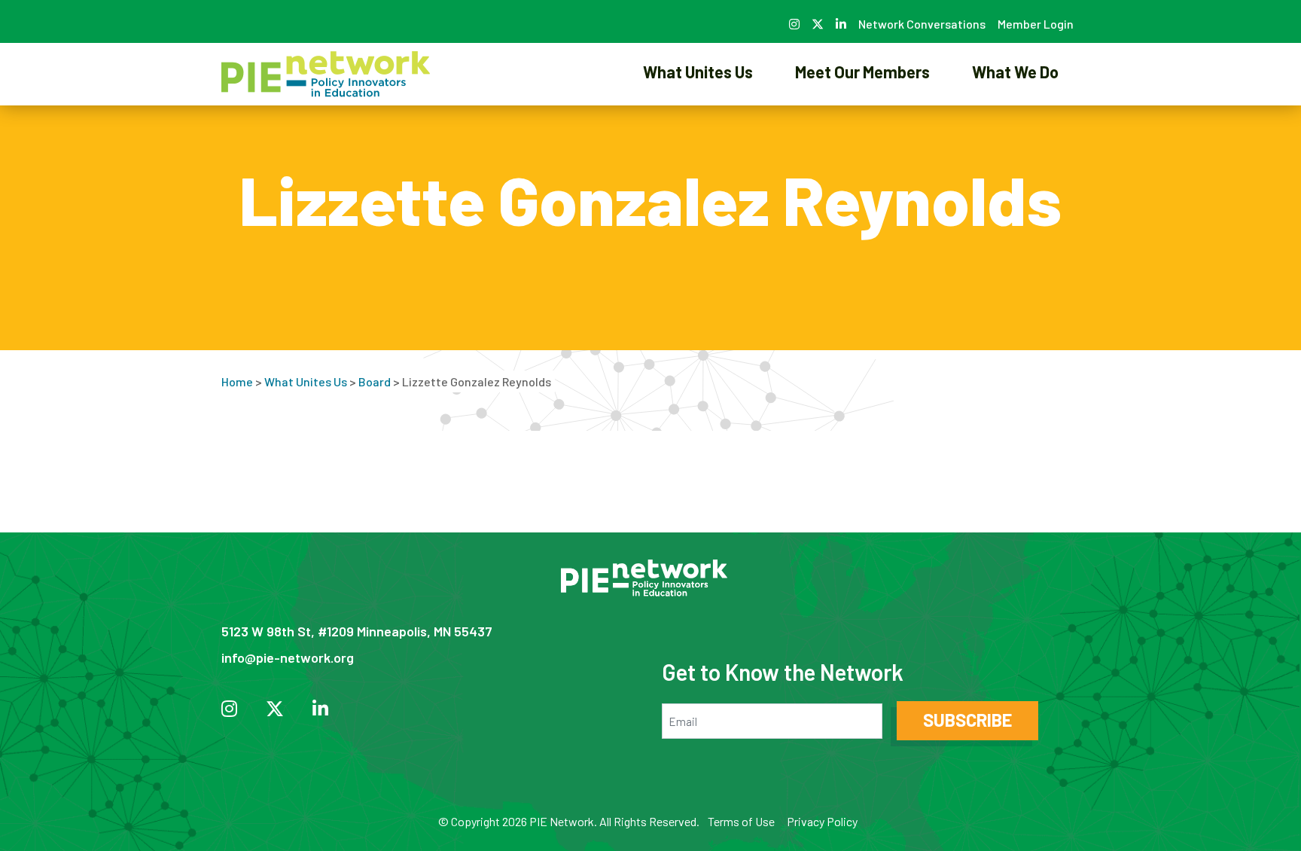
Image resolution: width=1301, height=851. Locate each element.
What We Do (1015, 71)
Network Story (698, 123)
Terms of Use (741, 821)
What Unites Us (698, 71)
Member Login (1036, 24)
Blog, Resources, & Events (1015, 123)
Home (237, 381)
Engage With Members (863, 123)
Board (374, 381)
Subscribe (967, 720)
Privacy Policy (822, 821)
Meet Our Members (862, 71)
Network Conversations (922, 24)
